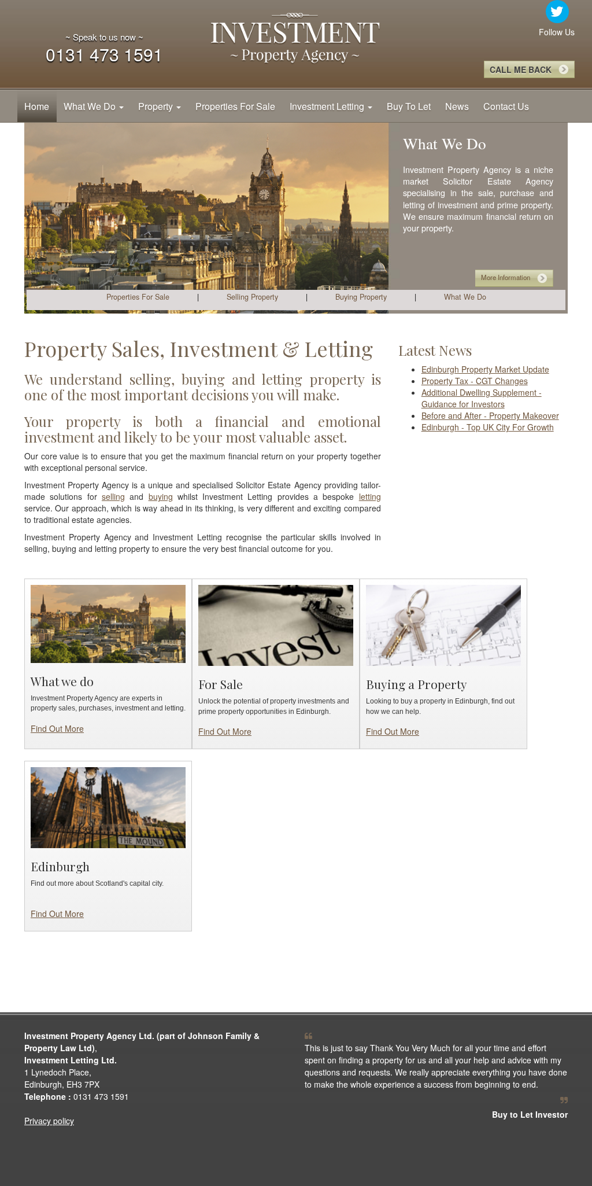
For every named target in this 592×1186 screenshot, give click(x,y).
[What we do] (108, 622)
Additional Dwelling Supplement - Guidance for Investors (481, 398)
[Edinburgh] (108, 806)
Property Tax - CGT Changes (474, 380)
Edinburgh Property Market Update (485, 369)
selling (113, 496)
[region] (296, 218)
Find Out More (57, 728)
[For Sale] (275, 624)
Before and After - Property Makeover (490, 415)
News (457, 106)
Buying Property (361, 297)
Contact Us (506, 106)
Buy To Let (409, 106)
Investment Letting (328, 106)
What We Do (91, 106)
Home (36, 106)
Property (156, 106)
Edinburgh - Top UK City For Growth (487, 427)
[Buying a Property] (443, 624)
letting (370, 496)
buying (161, 496)
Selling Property (252, 297)
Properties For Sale (235, 106)
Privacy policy (49, 1120)
